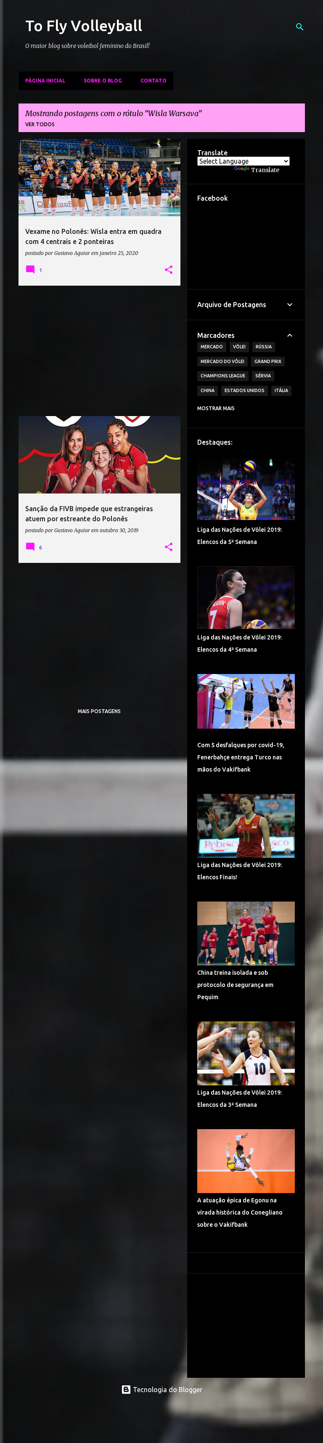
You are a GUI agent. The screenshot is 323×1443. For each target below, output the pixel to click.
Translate (265, 170)
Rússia (264, 346)
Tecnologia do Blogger (166, 1389)
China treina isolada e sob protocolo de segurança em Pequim (235, 984)
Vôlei (239, 346)
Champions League (223, 375)
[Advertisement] (100, 351)
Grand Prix (267, 361)
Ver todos (40, 124)
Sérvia (263, 375)
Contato (153, 80)
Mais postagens (99, 711)
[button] (169, 270)
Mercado (212, 346)
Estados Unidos (245, 390)
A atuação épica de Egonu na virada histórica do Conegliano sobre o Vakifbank (240, 1212)
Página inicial (45, 80)
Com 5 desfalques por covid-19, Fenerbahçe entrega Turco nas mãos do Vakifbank (240, 757)
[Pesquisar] (300, 27)
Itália (281, 390)
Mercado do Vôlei (222, 361)
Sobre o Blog (103, 80)
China (207, 390)
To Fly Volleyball (83, 25)
